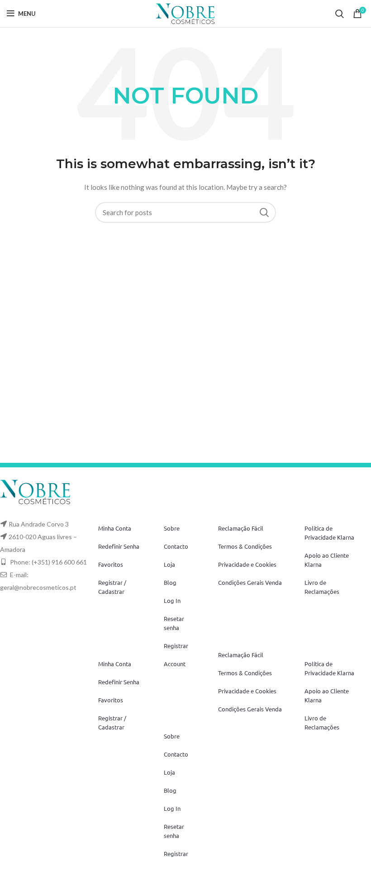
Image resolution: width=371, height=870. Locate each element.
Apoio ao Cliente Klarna (326, 559)
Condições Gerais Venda (250, 582)
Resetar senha (174, 623)
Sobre (172, 528)
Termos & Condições (245, 546)
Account (175, 664)
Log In (172, 600)
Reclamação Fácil (240, 528)
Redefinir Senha (118, 546)
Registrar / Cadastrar (112, 586)
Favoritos (110, 564)
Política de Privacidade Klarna (329, 532)
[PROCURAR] (263, 212)
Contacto (176, 546)
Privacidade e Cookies (247, 564)
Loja (169, 564)
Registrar (176, 645)
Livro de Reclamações (321, 586)
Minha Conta (114, 528)
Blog (170, 582)
